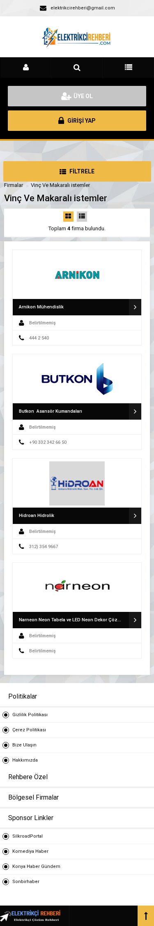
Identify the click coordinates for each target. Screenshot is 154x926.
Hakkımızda (25, 760)
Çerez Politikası (29, 730)
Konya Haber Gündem (36, 866)
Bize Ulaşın (24, 745)
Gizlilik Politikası (30, 714)
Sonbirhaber (25, 881)
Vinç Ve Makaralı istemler (60, 185)
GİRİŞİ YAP (81, 120)
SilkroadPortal (27, 836)
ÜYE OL (83, 96)
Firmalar (13, 185)
